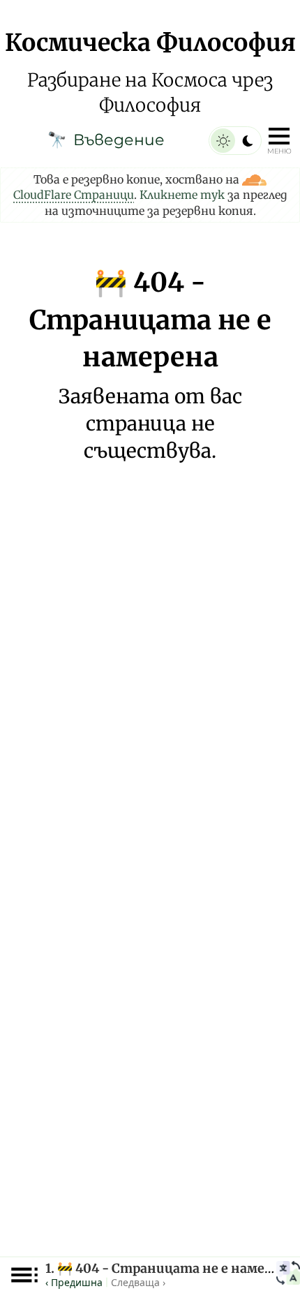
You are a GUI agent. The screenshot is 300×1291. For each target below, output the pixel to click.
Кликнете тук (182, 195)
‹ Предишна (74, 1282)
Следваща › (138, 1282)
